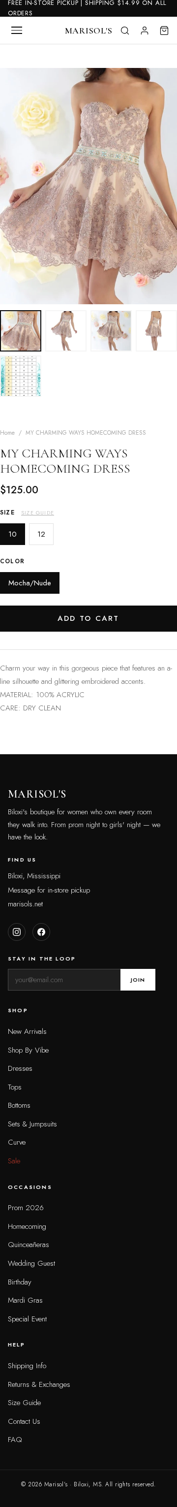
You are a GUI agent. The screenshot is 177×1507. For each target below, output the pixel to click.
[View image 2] (66, 331)
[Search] (125, 30)
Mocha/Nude (29, 582)
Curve (17, 1142)
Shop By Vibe (28, 1050)
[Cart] (164, 30)
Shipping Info (27, 1365)
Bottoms (19, 1105)
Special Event (27, 1319)
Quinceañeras (28, 1244)
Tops (15, 1087)
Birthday (19, 1282)
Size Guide (37, 512)
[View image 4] (156, 331)
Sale (14, 1160)
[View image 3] (111, 331)
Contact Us (24, 1421)
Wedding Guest (31, 1263)
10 (12, 534)
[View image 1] (20, 331)
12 (41, 534)
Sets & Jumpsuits (32, 1124)
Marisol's (88, 30)
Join (138, 980)
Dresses (20, 1068)
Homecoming (27, 1226)
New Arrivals (27, 1031)
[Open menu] (17, 30)
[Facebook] (41, 932)
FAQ (15, 1439)
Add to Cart (88, 618)
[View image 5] (20, 376)
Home (7, 432)
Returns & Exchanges (39, 1384)
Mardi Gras (25, 1300)
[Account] (144, 30)
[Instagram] (17, 932)
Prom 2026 (26, 1207)
